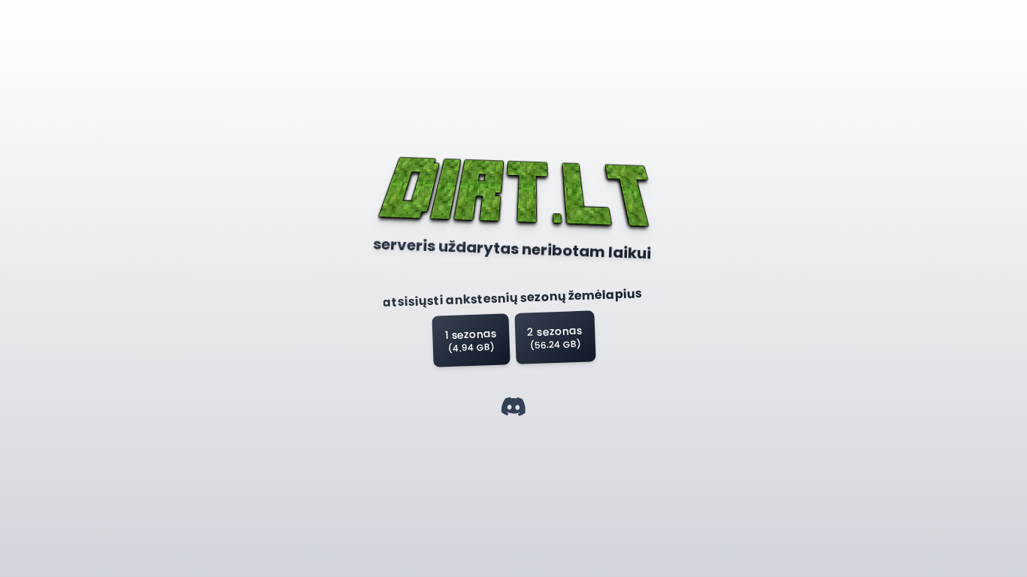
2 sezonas (555, 337)
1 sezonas (471, 340)
